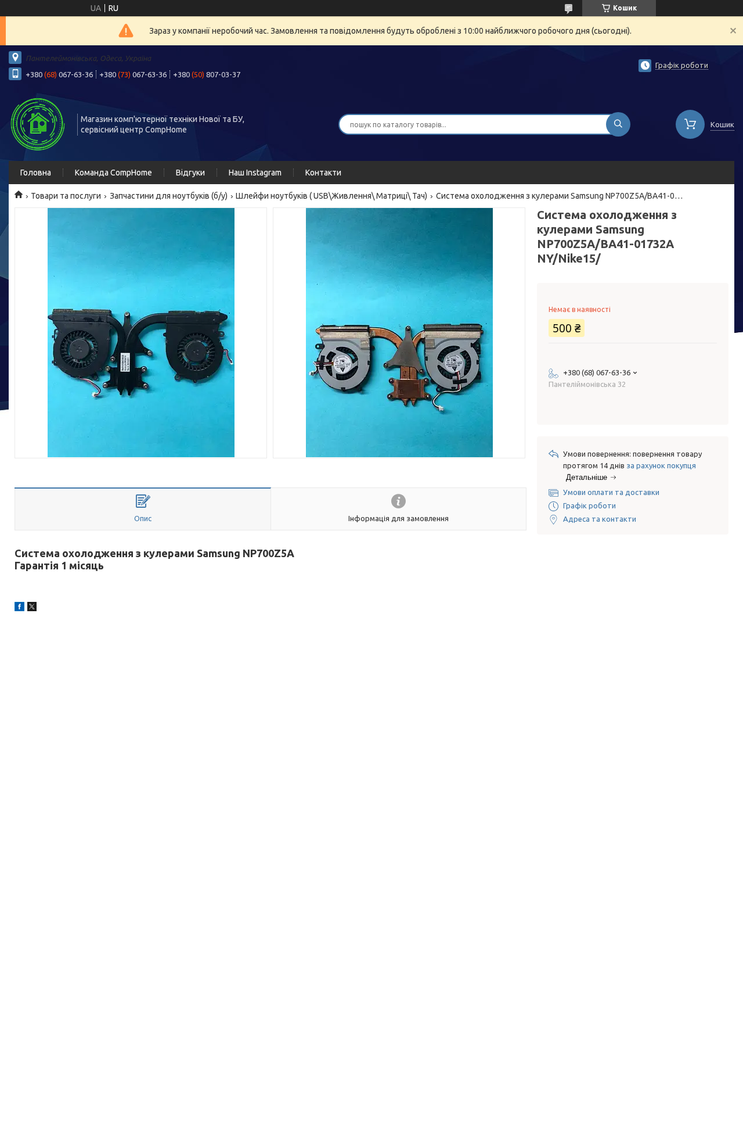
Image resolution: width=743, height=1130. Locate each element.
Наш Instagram (255, 172)
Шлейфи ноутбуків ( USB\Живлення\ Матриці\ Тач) (331, 195)
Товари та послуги (66, 195)
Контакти (323, 172)
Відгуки (190, 172)
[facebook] (19, 608)
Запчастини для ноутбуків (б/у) (169, 195)
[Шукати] (618, 124)
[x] (32, 608)
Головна (35, 172)
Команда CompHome (113, 172)
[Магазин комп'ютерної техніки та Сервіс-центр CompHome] (38, 123)
